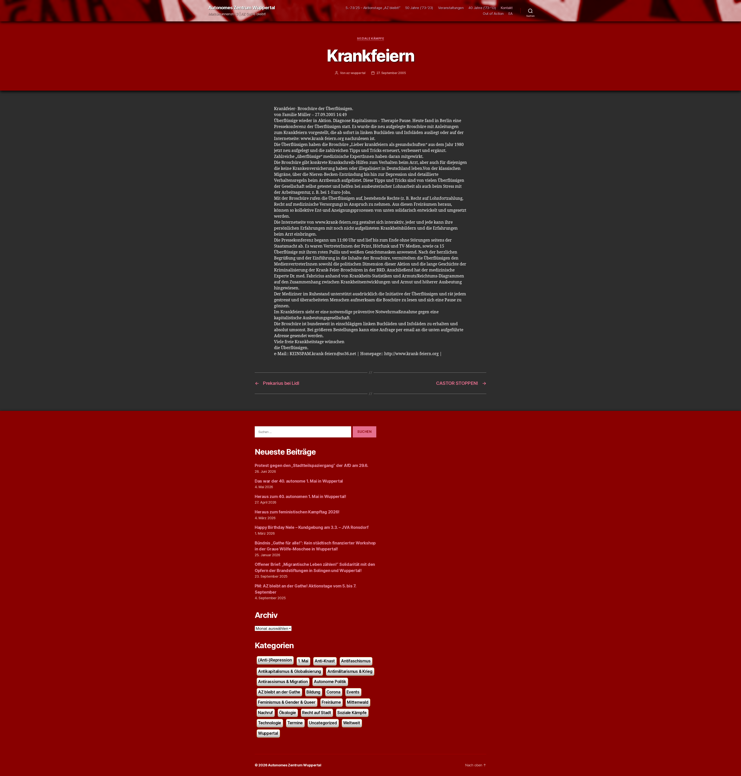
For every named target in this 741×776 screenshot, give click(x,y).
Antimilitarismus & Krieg (349, 671)
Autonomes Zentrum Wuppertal (241, 7)
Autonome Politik (330, 681)
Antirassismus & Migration (283, 681)
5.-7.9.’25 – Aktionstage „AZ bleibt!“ (373, 8)
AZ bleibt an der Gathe (279, 692)
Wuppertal (268, 733)
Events (353, 692)
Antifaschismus (355, 661)
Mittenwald (357, 702)
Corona (333, 692)
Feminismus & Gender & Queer (287, 702)
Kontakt (507, 8)
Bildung (313, 692)
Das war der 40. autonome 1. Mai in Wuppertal (299, 481)
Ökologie (287, 712)
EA (510, 14)
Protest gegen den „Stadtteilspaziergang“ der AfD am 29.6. (311, 465)
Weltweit (351, 722)
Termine (295, 722)
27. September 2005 (391, 73)
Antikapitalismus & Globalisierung (289, 671)
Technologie (269, 722)
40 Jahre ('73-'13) (482, 8)
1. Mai (303, 661)
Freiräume (331, 702)
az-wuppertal (355, 73)
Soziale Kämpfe (370, 38)
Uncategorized (323, 722)
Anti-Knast (325, 661)
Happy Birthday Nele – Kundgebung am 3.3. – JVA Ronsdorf (312, 527)
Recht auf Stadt (316, 712)
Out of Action (493, 14)
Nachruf (265, 712)
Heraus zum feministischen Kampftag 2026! (297, 512)
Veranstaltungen (451, 8)
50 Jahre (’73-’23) (419, 8)
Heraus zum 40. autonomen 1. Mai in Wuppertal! (300, 496)
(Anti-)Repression (275, 660)
